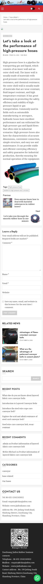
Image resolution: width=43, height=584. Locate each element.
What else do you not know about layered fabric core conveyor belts (20, 397)
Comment (7, 243)
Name (5, 274)
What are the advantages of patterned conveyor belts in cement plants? (30, 353)
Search (8, 371)
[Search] (39, 8)
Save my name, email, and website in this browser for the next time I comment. (21, 304)
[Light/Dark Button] (32, 9)
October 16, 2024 (27, 340)
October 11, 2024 (26, 360)
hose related (7, 36)
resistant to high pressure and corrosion (16, 190)
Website (5, 292)
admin (6, 55)
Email (5, 283)
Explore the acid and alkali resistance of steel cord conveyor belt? (19, 418)
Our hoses (6, 481)
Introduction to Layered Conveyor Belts (19, 403)
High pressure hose (15, 187)
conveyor (6, 471)
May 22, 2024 (15, 55)
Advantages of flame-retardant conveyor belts (29, 335)
